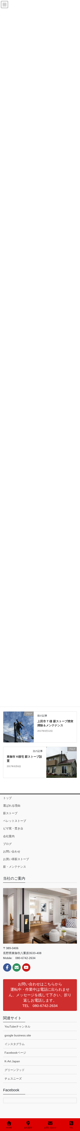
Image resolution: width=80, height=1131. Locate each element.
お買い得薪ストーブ (16, 859)
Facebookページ (15, 1052)
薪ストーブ (10, 813)
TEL (71, 1127)
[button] (40, 995)
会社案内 (9, 836)
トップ (7, 798)
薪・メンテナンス (14, 866)
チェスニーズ (13, 1078)
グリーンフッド (15, 1070)
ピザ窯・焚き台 (13, 828)
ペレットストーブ (14, 820)
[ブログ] (18, 726)
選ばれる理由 (11, 805)
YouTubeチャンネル (17, 1026)
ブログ (7, 843)
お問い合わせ (11, 851)
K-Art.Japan (12, 1061)
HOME (9, 1127)
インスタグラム (15, 1044)
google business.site (18, 1035)
